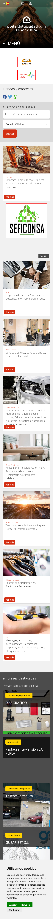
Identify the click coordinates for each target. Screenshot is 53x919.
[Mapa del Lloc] (30, 3)
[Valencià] (6, 3)
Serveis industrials (12, 522)
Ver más (10, 196)
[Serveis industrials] (26, 505)
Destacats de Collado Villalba (20, 686)
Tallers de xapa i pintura (18, 788)
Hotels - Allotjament (12, 465)
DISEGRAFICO (16, 702)
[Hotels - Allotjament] (26, 447)
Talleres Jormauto (19, 795)
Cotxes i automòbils (12, 407)
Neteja (9, 528)
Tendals (30, 180)
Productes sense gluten (31, 647)
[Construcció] (26, 159)
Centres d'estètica (15, 352)
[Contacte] (22, 3)
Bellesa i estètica (11, 350)
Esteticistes (24, 356)
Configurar (14, 910)
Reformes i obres (15, 180)
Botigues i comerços (12, 580)
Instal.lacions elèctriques (31, 525)
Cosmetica (11, 356)
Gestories (11, 298)
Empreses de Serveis (17, 295)
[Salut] (26, 620)
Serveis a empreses (12, 292)
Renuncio (25, 905)
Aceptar (13, 905)
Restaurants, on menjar (33, 467)
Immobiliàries (13, 835)
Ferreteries (25, 586)
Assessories (36, 295)
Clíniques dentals (15, 651)
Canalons (11, 187)
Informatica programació (30, 298)
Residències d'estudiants (19, 471)
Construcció (10, 177)
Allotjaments (12, 467)
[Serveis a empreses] (26, 275)
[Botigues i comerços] (26, 562)
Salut (7, 637)
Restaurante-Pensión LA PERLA (24, 751)
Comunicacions (26, 582)
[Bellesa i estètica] (26, 332)
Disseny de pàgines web (18, 695)
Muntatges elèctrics (24, 528)
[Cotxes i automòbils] (26, 390)
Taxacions (11, 525)
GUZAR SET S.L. (17, 842)
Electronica (12, 586)
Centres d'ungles (35, 352)
